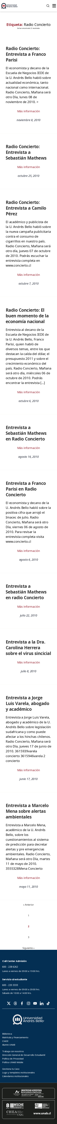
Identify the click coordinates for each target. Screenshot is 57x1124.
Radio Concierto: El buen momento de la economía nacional (27, 315)
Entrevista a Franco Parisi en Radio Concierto (26, 489)
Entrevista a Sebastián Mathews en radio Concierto (26, 592)
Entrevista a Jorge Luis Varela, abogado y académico (27, 703)
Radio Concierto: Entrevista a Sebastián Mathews (26, 152)
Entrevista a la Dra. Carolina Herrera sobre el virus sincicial (28, 647)
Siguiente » (28, 948)
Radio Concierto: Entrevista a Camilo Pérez (26, 208)
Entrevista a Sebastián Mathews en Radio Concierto (26, 433)
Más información (28, 111)
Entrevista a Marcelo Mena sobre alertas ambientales (27, 811)
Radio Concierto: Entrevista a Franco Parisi (26, 54)
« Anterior (28, 904)
